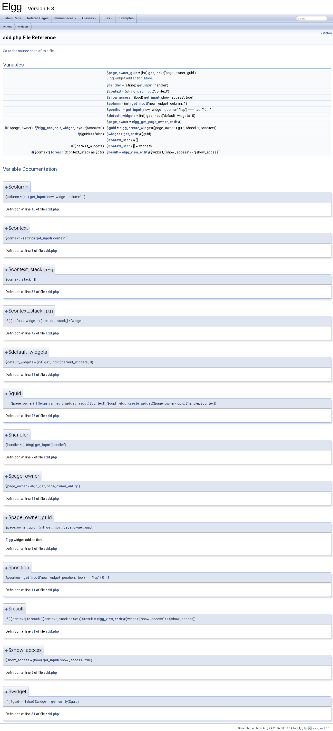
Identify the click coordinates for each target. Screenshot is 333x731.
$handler (114, 85)
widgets (23, 26)
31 (33, 714)
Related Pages (38, 18)
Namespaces (63, 18)
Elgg (110, 78)
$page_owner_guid (122, 73)
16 (33, 499)
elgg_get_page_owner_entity (155, 122)
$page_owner (117, 122)
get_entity (131, 134)
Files (106, 18)
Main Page (13, 18)
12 (33, 375)
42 (33, 333)
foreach (57, 152)
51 (33, 631)
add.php (52, 209)
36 (33, 292)
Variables (326, 33)
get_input (156, 73)
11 (33, 590)
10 (33, 209)
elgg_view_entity (135, 152)
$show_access (119, 97)
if (6, 128)
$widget (113, 134)
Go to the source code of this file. (29, 51)
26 (33, 416)
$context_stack (119, 140)
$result (112, 152)
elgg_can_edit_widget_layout (62, 128)
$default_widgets (121, 116)
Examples (126, 18)
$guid (111, 128)
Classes (88, 18)
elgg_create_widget (135, 128)
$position (114, 110)
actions (7, 26)
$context (114, 91)
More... (149, 78)
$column (114, 103)
